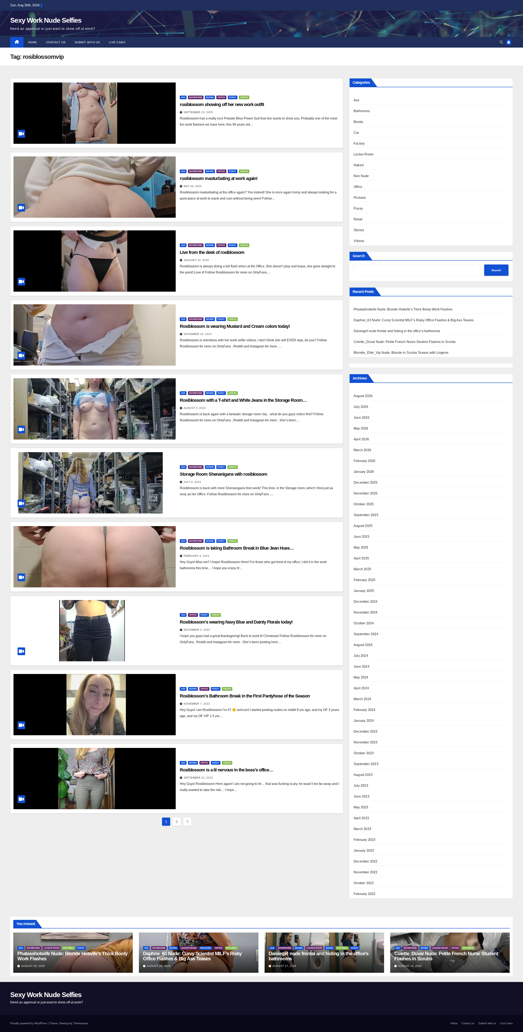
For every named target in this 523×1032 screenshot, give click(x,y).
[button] (501, 42)
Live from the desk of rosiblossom (212, 252)
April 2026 (361, 439)
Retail (358, 219)
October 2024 (364, 623)
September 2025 (366, 515)
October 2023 (364, 753)
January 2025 (364, 590)
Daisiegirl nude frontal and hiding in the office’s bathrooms (397, 331)
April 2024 (361, 688)
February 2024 (364, 710)
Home (32, 42)
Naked (358, 165)
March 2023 (362, 829)
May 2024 (361, 677)
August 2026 (363, 396)
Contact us (56, 42)
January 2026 (364, 471)
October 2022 (364, 883)
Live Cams (117, 42)
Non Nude (361, 176)
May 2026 (361, 428)
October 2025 (364, 504)
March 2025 (362, 569)
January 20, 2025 (196, 260)
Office (221, 97)
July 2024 (361, 655)
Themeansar (80, 1023)
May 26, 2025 (193, 186)
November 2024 (366, 612)
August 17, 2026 (284, 966)
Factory (359, 143)
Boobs (210, 97)
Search (359, 256)
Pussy (232, 97)
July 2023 (361, 785)
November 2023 (366, 742)
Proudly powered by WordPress (29, 1023)
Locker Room (363, 154)
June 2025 (361, 536)
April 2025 (361, 558)
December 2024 (366, 601)
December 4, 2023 (197, 629)
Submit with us (87, 42)
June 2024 (361, 666)
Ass (183, 97)
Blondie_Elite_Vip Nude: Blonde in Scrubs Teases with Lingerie (401, 352)
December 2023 (366, 731)
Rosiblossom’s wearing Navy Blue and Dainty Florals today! (236, 622)
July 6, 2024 (192, 482)
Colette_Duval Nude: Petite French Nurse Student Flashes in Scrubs (405, 342)
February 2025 (364, 580)
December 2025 (366, 482)
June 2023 (361, 796)
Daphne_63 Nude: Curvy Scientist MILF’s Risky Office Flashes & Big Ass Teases (414, 320)
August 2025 (363, 526)
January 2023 (364, 850)
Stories (359, 230)
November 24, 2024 (198, 334)
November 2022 (366, 872)
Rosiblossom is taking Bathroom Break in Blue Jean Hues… (237, 548)
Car (356, 132)
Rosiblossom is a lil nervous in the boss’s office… (226, 769)
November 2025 (366, 493)
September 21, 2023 (198, 777)
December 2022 (366, 861)
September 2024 (366, 634)
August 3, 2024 (195, 408)
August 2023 (363, 775)
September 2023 (366, 764)
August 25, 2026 (159, 966)
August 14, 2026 (410, 966)
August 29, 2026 (33, 966)
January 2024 (364, 720)
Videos (244, 97)
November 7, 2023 (197, 703)
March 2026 (362, 450)
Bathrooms (195, 97)
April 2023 (361, 818)
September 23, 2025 (198, 112)
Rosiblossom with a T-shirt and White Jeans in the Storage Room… (243, 400)
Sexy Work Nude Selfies (46, 20)
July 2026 (361, 406)
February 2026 (364, 461)
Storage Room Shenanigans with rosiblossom (223, 474)
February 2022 (364, 894)
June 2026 (361, 417)
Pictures (360, 197)
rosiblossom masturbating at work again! (218, 178)
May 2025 (361, 547)
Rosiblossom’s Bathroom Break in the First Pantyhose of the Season (245, 695)
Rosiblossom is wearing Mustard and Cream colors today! (235, 326)
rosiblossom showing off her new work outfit (222, 104)
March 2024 (362, 699)
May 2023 (361, 807)
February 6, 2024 (196, 555)
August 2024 (363, 645)
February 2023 (364, 839)
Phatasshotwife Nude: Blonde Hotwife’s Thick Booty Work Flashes (403, 309)
